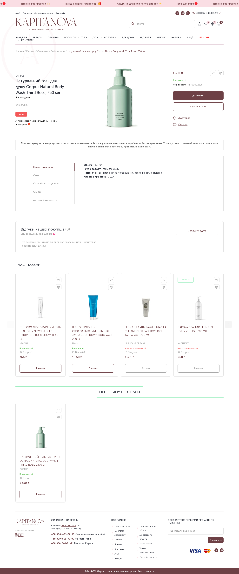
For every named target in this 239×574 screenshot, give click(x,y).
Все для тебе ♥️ (185, 3)
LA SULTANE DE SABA (135, 343)
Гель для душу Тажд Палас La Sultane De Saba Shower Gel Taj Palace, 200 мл (145, 331)
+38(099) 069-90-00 (62, 538)
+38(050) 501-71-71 (62, 543)
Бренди (37, 37)
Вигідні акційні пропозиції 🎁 (81, 3)
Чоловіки (110, 37)
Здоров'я (145, 37)
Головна (19, 51)
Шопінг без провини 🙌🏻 (33, 3)
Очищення (42, 51)
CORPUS (19, 75)
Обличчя (53, 37)
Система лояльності (43, 13)
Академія (60, 13)
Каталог (30, 51)
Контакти (27, 40)
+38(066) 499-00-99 (207, 13)
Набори (176, 37)
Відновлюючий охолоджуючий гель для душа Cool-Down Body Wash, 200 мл (93, 333)
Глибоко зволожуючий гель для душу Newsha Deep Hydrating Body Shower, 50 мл (40, 333)
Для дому (128, 37)
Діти (95, 37)
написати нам (68, 525)
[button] (228, 324)
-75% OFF (204, 37)
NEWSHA (24, 343)
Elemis (75, 343)
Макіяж (161, 37)
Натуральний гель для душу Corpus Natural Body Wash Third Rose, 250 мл (40, 460)
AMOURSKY (183, 343)
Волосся (70, 37)
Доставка (27, 13)
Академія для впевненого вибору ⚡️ (136, 3)
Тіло (84, 37)
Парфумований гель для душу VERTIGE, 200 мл (195, 329)
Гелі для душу (58, 51)
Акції (17, 13)
